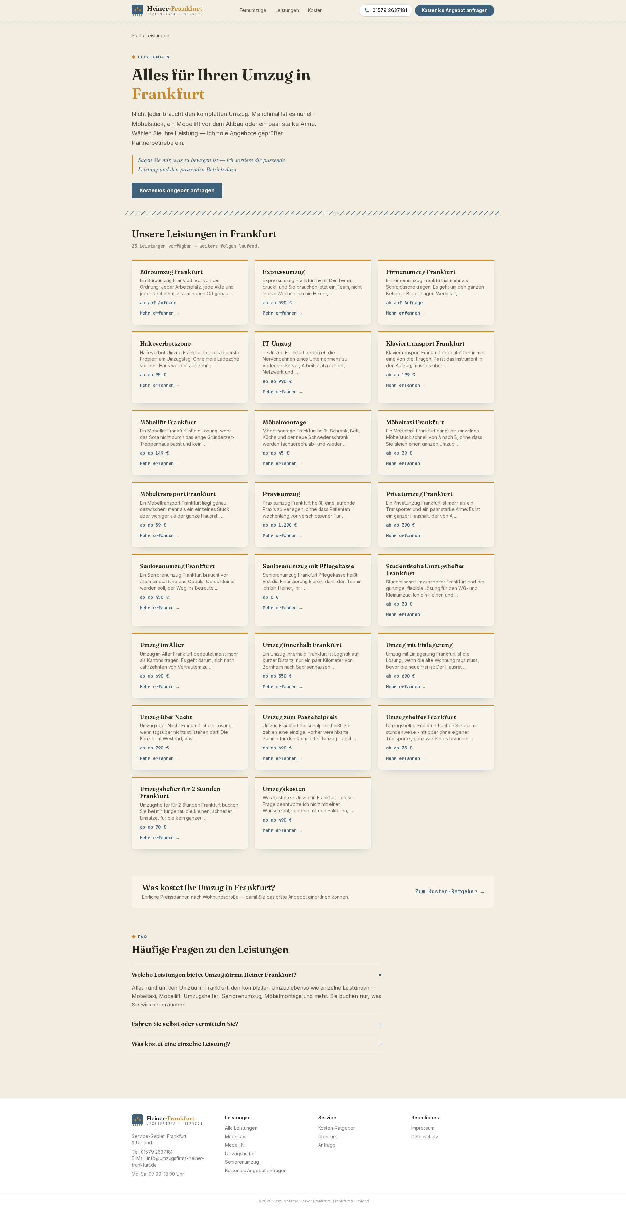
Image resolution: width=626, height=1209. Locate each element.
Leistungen (287, 10)
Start (137, 35)
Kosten (315, 10)
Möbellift (234, 1145)
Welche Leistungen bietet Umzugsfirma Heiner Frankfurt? (257, 974)
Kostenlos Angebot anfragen (177, 190)
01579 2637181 (389, 10)
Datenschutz (424, 1136)
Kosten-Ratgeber (336, 1128)
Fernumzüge (253, 10)
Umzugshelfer (240, 1153)
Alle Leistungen (241, 1128)
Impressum (422, 1128)
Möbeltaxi (235, 1136)
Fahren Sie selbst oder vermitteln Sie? (257, 1024)
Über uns (328, 1136)
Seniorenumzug (242, 1162)
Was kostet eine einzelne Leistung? (257, 1044)
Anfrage (326, 1145)
